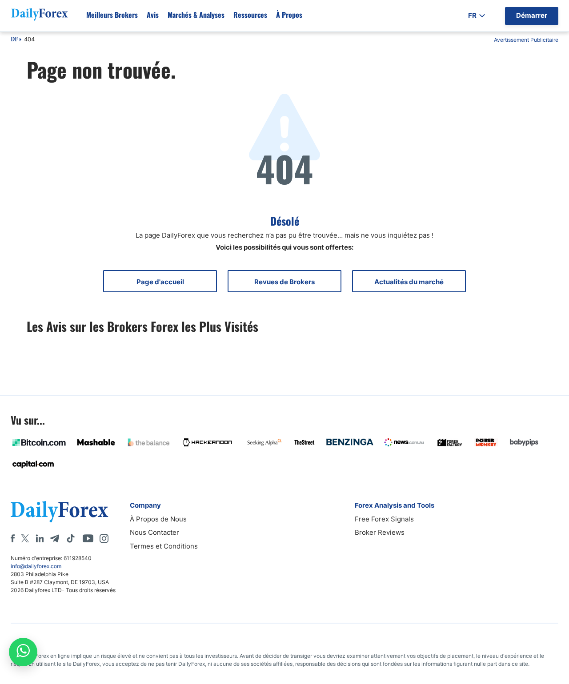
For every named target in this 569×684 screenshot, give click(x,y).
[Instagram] (104, 538)
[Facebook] (13, 538)
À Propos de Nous (158, 519)
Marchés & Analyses (196, 14)
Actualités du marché (409, 282)
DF (14, 40)
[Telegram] (54, 538)
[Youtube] (88, 538)
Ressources (250, 14)
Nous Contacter (154, 532)
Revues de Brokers (284, 282)
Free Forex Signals (384, 519)
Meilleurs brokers (112, 14)
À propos (289, 14)
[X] (25, 538)
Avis (153, 14)
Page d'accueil (160, 282)
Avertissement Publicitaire (526, 39)
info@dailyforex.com (36, 566)
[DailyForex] (59, 511)
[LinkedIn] (40, 538)
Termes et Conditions (164, 546)
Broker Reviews (380, 532)
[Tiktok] (70, 538)
